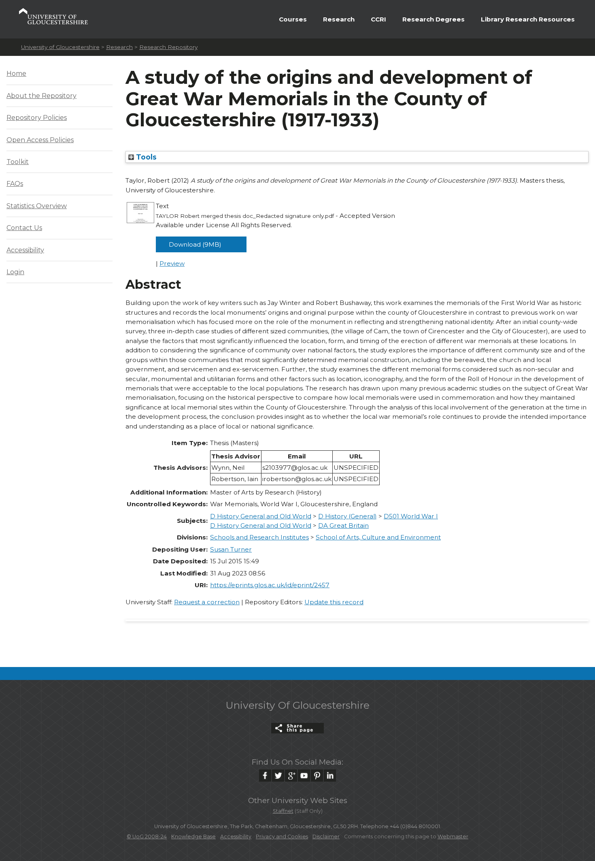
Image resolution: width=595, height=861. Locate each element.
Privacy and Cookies (282, 836)
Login (15, 272)
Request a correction (207, 602)
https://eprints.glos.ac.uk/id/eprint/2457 (269, 585)
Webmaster (453, 836)
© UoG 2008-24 (147, 836)
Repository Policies (36, 117)
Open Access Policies (40, 140)
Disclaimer (326, 836)
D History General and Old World (260, 516)
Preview (172, 263)
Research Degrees (433, 19)
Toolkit (17, 162)
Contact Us (24, 228)
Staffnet (283, 811)
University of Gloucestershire (60, 47)
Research (339, 19)
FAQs (14, 184)
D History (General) (347, 516)
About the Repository (41, 96)
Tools (145, 157)
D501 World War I (411, 516)
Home (16, 73)
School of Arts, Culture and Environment (378, 537)
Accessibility (25, 250)
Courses (293, 19)
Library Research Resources (528, 19)
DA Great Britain (343, 525)
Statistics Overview (36, 206)
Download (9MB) (195, 244)
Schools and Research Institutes (259, 537)
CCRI (378, 19)
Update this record (333, 602)
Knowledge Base (193, 836)
